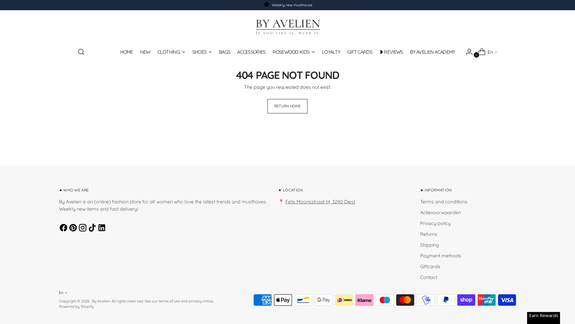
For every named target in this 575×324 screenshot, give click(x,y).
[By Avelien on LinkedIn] (101, 228)
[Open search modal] (81, 52)
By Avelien (101, 301)
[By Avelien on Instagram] (81, 228)
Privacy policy (435, 223)
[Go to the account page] (467, 52)
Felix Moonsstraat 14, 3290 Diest (320, 202)
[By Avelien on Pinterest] (72, 228)
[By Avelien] (287, 26)
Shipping (429, 245)
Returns (428, 234)
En (490, 52)
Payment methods (440, 256)
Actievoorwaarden (440, 212)
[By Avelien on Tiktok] (91, 228)
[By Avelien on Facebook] (62, 228)
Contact (428, 277)
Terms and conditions (443, 202)
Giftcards (430, 266)
